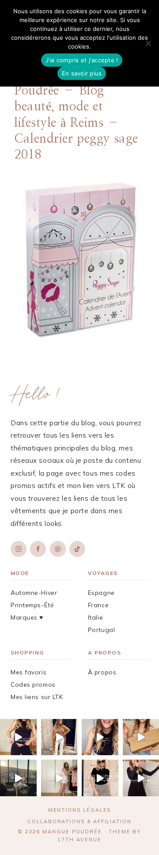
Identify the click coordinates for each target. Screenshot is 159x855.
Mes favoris (28, 672)
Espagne (101, 593)
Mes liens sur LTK (37, 697)
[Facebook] (38, 549)
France (98, 605)
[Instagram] (18, 549)
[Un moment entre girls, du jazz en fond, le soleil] (18, 778)
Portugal (101, 630)
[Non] (148, 43)
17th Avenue (79, 839)
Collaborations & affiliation (79, 821)
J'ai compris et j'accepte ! (81, 60)
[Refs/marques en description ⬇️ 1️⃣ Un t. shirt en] (100, 778)
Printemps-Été (32, 605)
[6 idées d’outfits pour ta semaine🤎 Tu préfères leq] (59, 737)
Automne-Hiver (34, 593)
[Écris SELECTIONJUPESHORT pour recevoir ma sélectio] (100, 737)
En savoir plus (82, 73)
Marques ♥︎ (27, 617)
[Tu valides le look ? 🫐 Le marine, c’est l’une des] (18, 737)
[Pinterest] (58, 549)
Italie (95, 617)
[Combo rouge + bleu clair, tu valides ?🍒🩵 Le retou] (59, 778)
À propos (102, 672)
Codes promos (33, 685)
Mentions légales (79, 810)
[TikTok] (77, 549)
